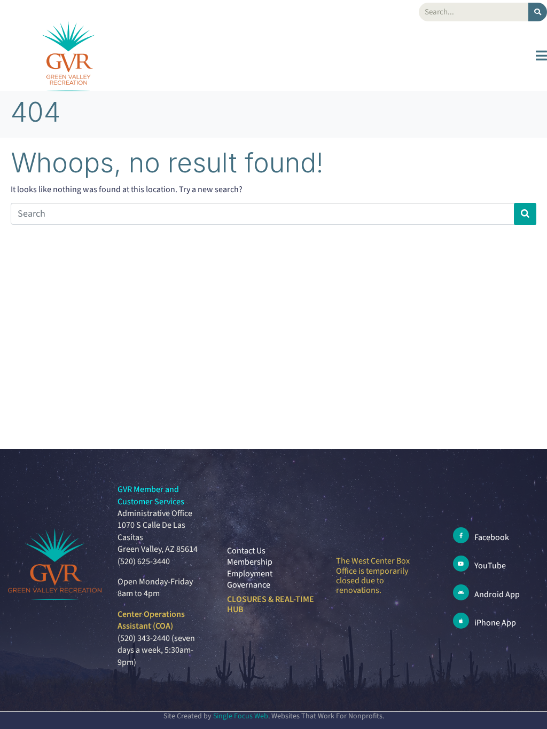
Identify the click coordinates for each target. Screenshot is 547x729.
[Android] (461, 592)
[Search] (537, 12)
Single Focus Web (240, 716)
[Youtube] (461, 564)
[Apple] (461, 621)
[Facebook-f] (461, 535)
